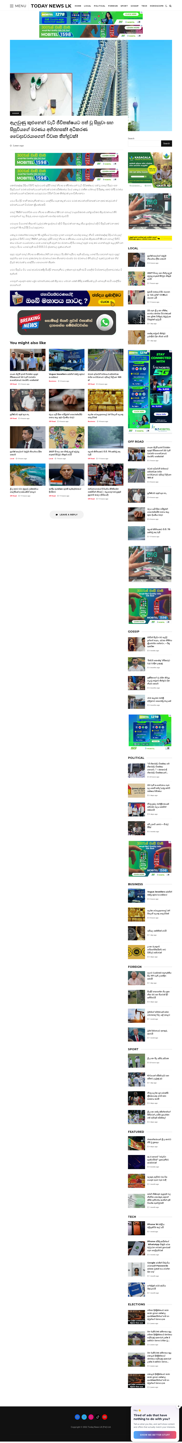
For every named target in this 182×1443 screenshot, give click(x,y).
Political (99, 6)
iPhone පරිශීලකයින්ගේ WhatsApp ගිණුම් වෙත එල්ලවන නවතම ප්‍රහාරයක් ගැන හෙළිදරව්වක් (136, 1248)
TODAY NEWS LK (51, 6)
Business (52, 381)
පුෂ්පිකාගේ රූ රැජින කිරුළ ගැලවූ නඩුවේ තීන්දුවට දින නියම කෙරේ (136, 683)
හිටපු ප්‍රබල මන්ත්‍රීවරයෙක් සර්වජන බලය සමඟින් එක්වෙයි (136, 809)
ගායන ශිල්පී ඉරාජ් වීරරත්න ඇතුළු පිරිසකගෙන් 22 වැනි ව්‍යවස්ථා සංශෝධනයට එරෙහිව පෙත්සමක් (28, 360)
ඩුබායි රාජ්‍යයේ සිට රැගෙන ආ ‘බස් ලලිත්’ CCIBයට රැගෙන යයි (136, 297)
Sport (124, 6)
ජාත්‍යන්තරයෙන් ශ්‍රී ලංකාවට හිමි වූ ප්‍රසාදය (136, 1143)
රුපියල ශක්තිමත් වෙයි (136, 933)
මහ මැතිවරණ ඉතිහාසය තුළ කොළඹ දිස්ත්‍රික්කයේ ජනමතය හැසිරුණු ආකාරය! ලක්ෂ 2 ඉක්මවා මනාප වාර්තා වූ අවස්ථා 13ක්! (136, 1360)
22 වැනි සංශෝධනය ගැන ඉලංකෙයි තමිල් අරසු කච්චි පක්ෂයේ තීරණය (136, 791)
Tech (144, 6)
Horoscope (157, 6)
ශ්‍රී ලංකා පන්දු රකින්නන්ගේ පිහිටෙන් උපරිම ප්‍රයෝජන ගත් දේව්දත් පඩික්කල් (136, 1117)
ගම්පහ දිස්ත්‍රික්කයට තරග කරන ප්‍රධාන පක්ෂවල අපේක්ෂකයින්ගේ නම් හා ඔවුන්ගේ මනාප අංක (136, 1317)
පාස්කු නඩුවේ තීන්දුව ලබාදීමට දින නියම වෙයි (136, 337)
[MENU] (11, 6)
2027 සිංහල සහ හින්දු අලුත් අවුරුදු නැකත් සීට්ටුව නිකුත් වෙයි (66, 437)
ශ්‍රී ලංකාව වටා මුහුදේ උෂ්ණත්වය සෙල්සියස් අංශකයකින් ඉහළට (28, 475)
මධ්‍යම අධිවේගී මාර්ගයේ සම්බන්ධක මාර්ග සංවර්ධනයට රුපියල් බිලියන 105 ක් (105, 360)
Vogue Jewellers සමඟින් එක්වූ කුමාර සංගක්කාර (66, 360)
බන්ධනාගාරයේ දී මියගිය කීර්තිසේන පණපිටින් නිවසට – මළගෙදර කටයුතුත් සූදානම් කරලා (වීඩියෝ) (105, 475)
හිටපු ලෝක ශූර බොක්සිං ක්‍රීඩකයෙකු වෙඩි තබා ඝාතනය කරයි (136, 1098)
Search (131, 138)
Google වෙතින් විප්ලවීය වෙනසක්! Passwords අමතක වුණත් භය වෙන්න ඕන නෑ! (136, 1269)
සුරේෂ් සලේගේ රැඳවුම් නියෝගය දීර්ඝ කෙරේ (28, 437)
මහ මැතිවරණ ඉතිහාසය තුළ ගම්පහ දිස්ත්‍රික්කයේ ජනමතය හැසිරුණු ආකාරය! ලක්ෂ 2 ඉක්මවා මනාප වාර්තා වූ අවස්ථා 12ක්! (136, 1338)
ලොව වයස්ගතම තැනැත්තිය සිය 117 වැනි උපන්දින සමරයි (136, 978)
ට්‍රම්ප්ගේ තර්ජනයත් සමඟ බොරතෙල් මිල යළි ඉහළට (136, 1016)
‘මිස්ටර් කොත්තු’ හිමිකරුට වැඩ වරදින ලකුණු (136, 664)
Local (87, 6)
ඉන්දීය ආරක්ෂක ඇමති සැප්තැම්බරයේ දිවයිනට (66, 475)
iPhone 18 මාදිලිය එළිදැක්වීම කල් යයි (136, 1228)
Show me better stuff (155, 1435)
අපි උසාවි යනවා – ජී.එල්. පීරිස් (136, 828)
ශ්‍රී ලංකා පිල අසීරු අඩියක (136, 1061)
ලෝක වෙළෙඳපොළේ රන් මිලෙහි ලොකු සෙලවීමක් (105, 400)
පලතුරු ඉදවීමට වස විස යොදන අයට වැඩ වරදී (136, 1181)
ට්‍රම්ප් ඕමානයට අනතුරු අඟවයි (136, 1034)
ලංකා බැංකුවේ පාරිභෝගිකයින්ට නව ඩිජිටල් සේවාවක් (136, 952)
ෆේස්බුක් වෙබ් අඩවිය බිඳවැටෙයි (136, 1290)
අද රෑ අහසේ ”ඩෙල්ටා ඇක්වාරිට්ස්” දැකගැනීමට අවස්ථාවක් (136, 1162)
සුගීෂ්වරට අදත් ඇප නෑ (28, 400)
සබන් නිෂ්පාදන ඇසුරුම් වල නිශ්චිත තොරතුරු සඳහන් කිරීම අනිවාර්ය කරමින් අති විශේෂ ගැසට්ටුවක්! (136, 1201)
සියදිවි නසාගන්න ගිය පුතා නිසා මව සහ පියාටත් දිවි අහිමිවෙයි (136, 997)
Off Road (13, 384)
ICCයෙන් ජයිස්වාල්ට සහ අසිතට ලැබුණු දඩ (136, 1079)
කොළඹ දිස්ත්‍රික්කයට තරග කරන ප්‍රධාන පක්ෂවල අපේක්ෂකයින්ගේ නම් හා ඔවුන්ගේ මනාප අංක (136, 1381)
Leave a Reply (68, 514)
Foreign (113, 6)
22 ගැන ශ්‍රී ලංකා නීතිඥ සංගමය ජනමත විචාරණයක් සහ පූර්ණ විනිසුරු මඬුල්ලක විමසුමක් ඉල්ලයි (136, 317)
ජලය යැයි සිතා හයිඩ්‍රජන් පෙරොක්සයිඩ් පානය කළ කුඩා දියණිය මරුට (66, 400)
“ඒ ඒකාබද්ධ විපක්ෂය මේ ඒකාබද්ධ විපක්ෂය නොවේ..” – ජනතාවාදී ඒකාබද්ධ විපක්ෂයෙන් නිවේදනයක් (136, 770)
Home (78, 6)
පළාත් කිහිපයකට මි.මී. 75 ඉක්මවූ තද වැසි (105, 437)
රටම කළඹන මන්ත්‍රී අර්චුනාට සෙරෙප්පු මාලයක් (136, 702)
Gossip (135, 6)
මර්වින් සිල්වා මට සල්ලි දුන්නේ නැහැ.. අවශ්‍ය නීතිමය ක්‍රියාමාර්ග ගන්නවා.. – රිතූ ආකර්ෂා (136, 644)
